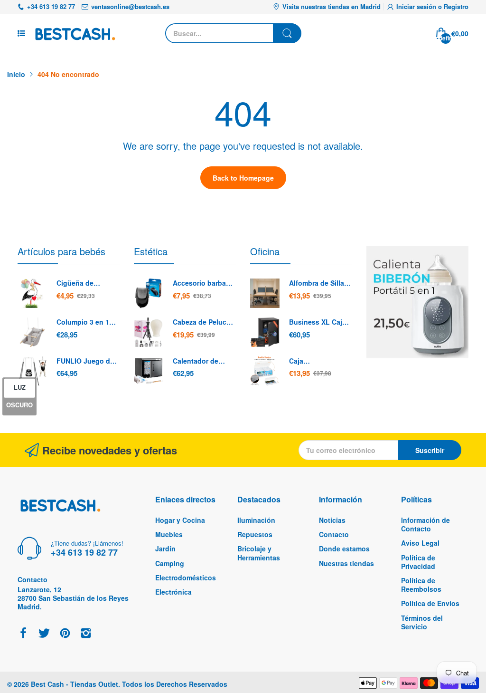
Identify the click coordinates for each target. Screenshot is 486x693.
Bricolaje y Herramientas (258, 553)
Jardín (165, 548)
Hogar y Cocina (180, 520)
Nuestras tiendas (346, 563)
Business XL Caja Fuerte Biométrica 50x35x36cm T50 (317, 322)
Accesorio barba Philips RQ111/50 (200, 283)
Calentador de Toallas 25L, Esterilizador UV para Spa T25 (198, 361)
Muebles (169, 534)
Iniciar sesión (417, 6)
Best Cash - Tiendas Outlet (74, 684)
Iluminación (256, 520)
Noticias (332, 520)
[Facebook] (23, 633)
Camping (169, 563)
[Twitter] (44, 633)
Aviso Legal (420, 543)
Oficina (265, 251)
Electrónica (173, 592)
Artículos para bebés (61, 251)
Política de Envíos (430, 603)
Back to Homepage (243, 178)
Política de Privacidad (418, 562)
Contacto (334, 534)
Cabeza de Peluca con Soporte (201, 322)
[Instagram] (86, 633)
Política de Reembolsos (421, 585)
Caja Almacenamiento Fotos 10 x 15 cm (316, 361)
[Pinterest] (65, 633)
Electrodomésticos (185, 577)
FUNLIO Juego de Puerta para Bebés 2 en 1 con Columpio (86, 361)
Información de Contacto (425, 524)
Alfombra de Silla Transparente (316, 283)
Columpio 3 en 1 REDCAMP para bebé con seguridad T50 (82, 322)
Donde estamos (344, 548)
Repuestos (254, 534)
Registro (456, 6)
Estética (151, 251)
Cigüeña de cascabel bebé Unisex (79, 283)
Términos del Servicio (422, 622)
